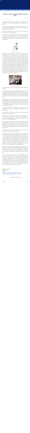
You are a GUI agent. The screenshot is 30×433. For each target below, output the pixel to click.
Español (28, 426)
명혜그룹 (23, 426)
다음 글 (27, 181)
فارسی (28, 427)
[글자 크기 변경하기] (24, 18)
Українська (28, 429)
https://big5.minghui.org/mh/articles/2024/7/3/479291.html (12, 172)
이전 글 (4, 181)
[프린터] (26, 18)
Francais (28, 428)
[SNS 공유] (27, 18)
